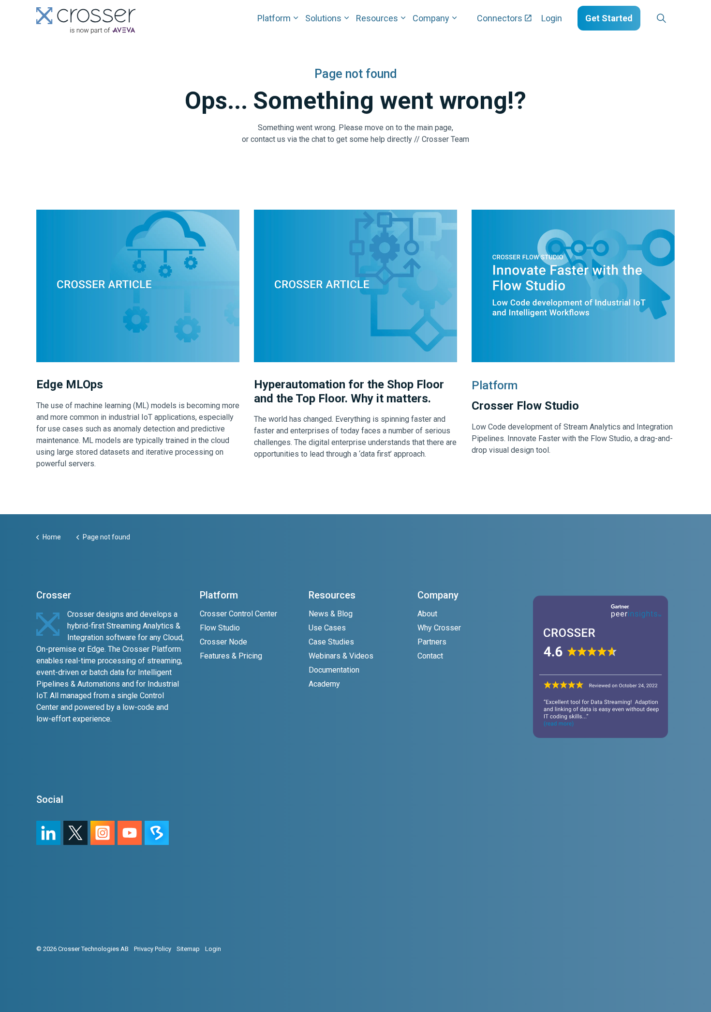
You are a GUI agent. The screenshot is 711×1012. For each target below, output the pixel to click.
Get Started (609, 18)
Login (551, 18)
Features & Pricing (231, 655)
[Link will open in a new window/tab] (102, 833)
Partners (431, 641)
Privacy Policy (152, 948)
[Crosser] (85, 20)
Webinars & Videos (341, 655)
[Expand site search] (661, 18)
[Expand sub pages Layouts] (677, 18)
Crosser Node (223, 641)
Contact (430, 655)
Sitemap (188, 948)
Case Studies (331, 641)
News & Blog (331, 613)
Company (431, 18)
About (427, 613)
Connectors (499, 18)
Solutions (323, 18)
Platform (274, 18)
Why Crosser (439, 627)
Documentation (334, 670)
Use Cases (327, 627)
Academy (324, 684)
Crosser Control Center (238, 613)
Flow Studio (220, 627)
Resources (377, 18)
